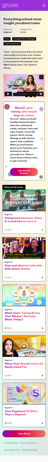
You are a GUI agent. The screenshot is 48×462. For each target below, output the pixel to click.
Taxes (7, 39)
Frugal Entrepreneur (12, 44)
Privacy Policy (11, 443)
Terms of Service (28, 443)
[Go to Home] (10, 6)
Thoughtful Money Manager (24, 39)
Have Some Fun (12, 450)
